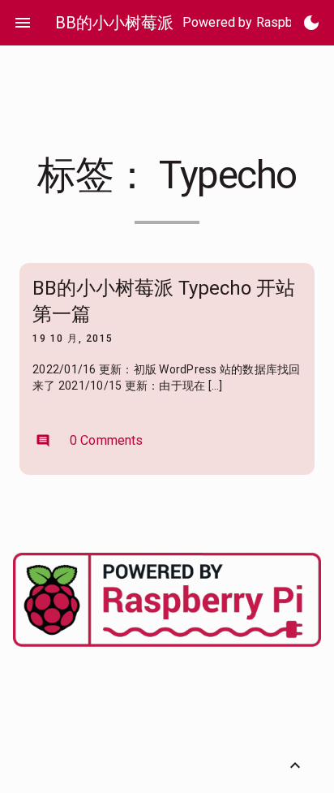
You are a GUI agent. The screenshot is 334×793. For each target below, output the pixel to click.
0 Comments (89, 440)
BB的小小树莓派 (114, 22)
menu (22, 22)
